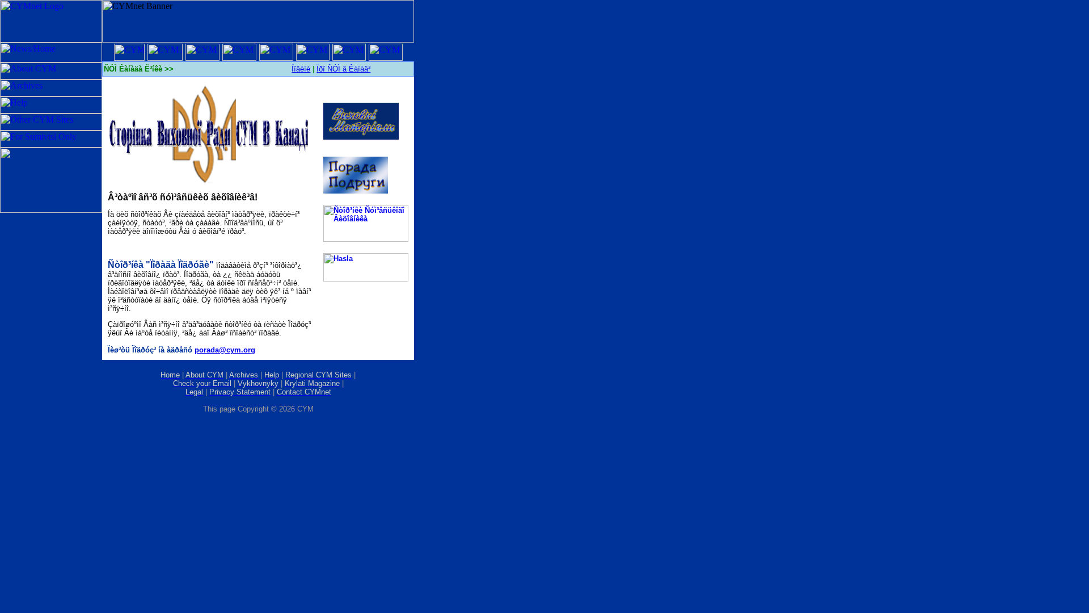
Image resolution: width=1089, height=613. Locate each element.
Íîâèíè (301, 69)
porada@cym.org (225, 350)
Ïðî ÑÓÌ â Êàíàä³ (343, 69)
